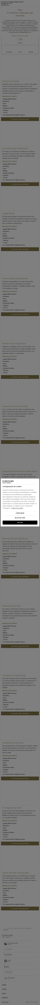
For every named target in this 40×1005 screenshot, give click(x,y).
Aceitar (20, 522)
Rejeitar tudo (20, 518)
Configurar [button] (20, 513)
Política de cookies (17, 508)
